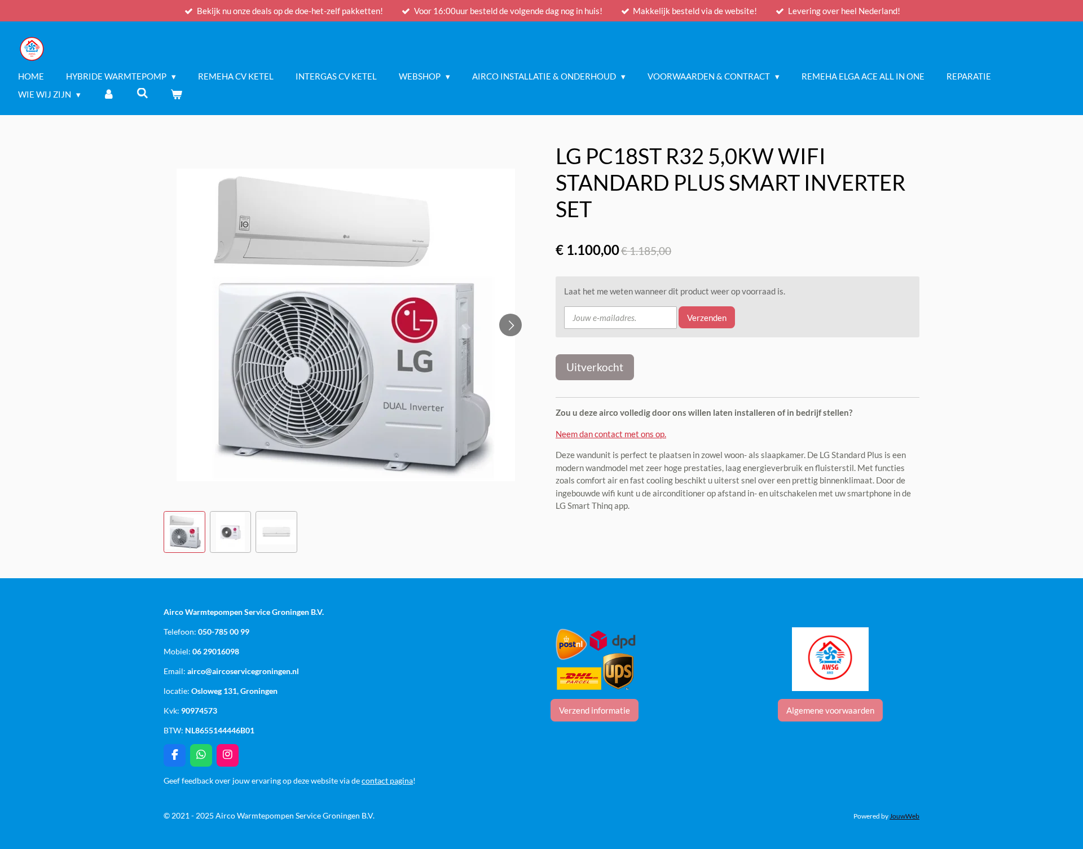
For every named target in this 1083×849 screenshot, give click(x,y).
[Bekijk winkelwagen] (176, 94)
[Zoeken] (142, 93)
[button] (184, 532)
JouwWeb (904, 816)
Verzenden (707, 318)
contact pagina (387, 780)
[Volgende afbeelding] (510, 325)
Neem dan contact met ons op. (611, 434)
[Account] (108, 94)
